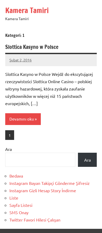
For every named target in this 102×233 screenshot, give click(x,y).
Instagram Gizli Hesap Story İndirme (42, 190)
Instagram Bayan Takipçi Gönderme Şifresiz (49, 183)
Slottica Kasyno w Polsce (31, 47)
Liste (13, 197)
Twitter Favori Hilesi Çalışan (34, 219)
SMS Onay (19, 212)
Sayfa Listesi (20, 205)
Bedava (16, 175)
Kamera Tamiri (27, 10)
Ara (8, 149)
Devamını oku (21, 118)
